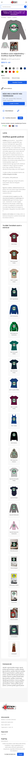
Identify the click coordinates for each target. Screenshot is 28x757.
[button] (2, 30)
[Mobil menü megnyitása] (1, 2)
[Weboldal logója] (14, 2)
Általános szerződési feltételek (8, 719)
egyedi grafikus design (13, 667)
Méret (2, 75)
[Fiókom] (26, 2)
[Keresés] (25, 6)
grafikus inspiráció (7, 676)
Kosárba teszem (17, 82)
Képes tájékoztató (5, 724)
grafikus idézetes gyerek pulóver (15, 674)
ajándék (5, 667)
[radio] (2, 68)
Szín (2, 66)
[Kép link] (8, 707)
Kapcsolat (3, 734)
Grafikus (15, 17)
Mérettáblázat (4, 741)
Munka (9, 17)
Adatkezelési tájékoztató (7, 722)
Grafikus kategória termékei (10, 174)
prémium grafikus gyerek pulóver (15, 685)
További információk (10, 754)
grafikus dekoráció (15, 671)
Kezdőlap (3, 17)
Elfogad (20, 754)
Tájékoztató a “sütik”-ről (7, 727)
